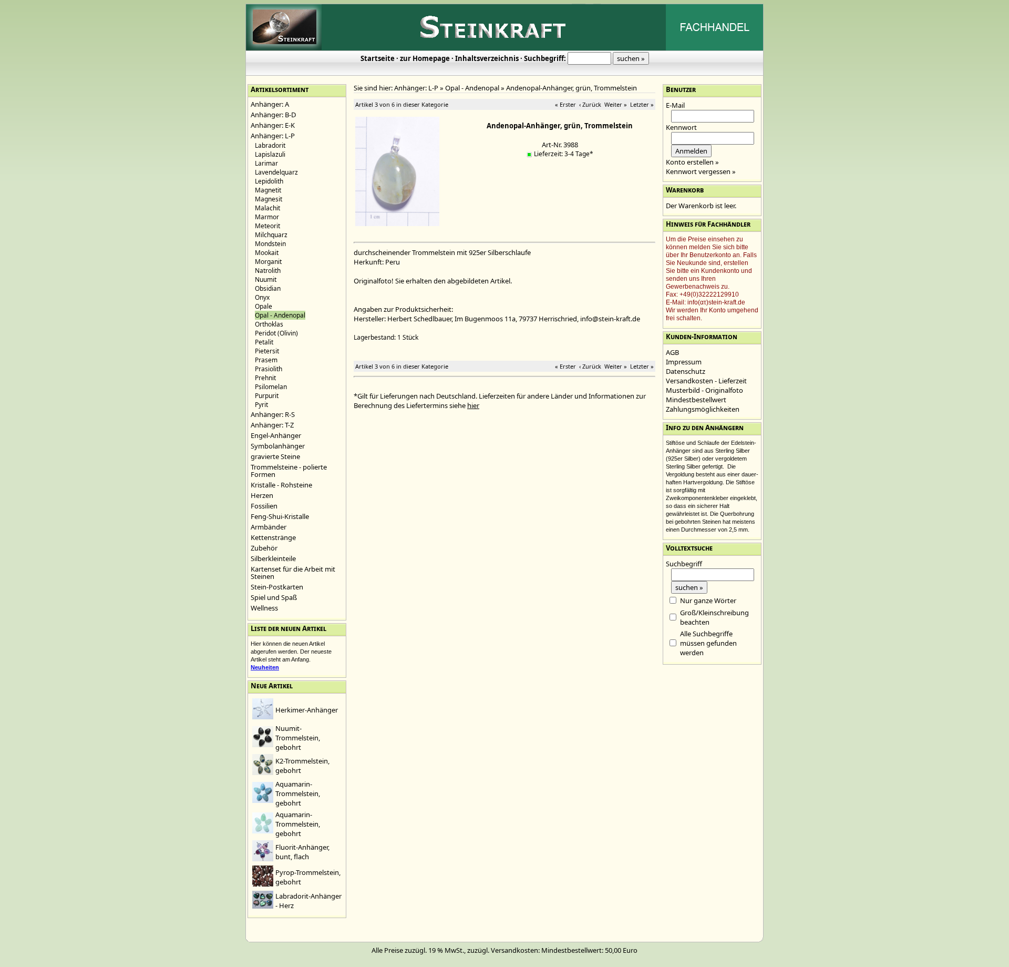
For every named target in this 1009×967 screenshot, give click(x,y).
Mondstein (270, 243)
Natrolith (268, 270)
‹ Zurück (590, 104)
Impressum (684, 362)
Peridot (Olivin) (276, 333)
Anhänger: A (270, 104)
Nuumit (265, 279)
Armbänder (268, 527)
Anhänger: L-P (273, 135)
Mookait (267, 252)
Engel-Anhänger (276, 435)
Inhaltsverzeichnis (487, 58)
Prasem (266, 359)
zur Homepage (425, 58)
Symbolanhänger (278, 446)
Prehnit (265, 377)
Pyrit (261, 404)
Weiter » (615, 104)
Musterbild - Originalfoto (704, 390)
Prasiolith (268, 368)
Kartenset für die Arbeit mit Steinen (293, 572)
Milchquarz (271, 234)
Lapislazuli (270, 154)
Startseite (378, 58)
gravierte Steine (275, 456)
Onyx (262, 297)
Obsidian (268, 288)
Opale (263, 306)
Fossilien (264, 506)
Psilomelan (271, 386)
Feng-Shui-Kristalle (280, 516)
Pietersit (267, 351)
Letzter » (642, 104)
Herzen (262, 495)
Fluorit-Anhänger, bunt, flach (302, 851)
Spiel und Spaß (274, 597)
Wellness (264, 608)
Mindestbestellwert (696, 399)
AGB (672, 352)
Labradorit (270, 145)
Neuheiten (265, 667)
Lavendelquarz (276, 172)
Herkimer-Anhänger (306, 710)
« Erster (565, 104)
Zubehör (264, 548)
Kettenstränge (273, 537)
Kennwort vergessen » (701, 171)
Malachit (267, 207)
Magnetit (268, 190)
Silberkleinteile (273, 558)
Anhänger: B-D (273, 114)
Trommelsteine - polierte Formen (289, 470)
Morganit (268, 261)
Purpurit (267, 395)
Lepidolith (269, 181)
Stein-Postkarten (277, 587)
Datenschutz (685, 371)
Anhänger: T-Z (272, 425)
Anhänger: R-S (273, 414)
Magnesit (268, 199)
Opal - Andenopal (472, 88)
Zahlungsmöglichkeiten (702, 409)
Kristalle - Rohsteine (281, 485)
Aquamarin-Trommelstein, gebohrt (297, 793)
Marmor (267, 216)
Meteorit (267, 225)
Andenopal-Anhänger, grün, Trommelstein (571, 88)
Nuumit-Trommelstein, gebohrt (297, 738)
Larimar (266, 163)
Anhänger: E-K (273, 125)
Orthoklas (269, 324)
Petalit (264, 342)
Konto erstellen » (692, 162)
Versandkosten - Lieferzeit (706, 380)
